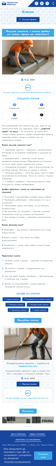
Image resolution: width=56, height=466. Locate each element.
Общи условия (37, 434)
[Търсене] (36, 3)
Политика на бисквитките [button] (17, 462)
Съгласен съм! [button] (43, 455)
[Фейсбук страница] (47, 3)
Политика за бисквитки (28, 439)
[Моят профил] (42, 3)
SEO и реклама (18, 434)
